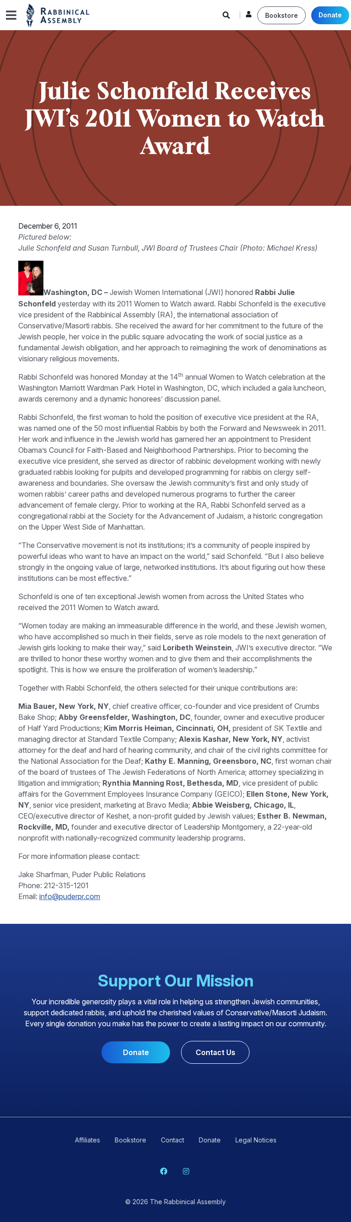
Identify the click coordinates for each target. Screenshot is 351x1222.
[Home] (58, 14)
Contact (172, 1140)
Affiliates (87, 1140)
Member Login (249, 16)
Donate (330, 15)
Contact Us (215, 1052)
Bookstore (281, 15)
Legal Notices (256, 1140)
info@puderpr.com (69, 896)
